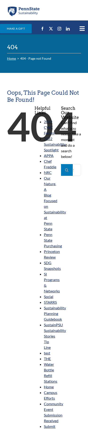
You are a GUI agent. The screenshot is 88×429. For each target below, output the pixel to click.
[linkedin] (68, 29)
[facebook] (42, 29)
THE (47, 358)
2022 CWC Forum (49, 127)
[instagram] (59, 29)
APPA (49, 155)
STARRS (50, 302)
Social (48, 296)
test (47, 353)
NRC (48, 172)
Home (49, 387)
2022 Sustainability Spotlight (55, 144)
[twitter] (51, 29)
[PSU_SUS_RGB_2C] (23, 7)
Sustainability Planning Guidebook (55, 313)
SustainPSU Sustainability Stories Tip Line (55, 336)
